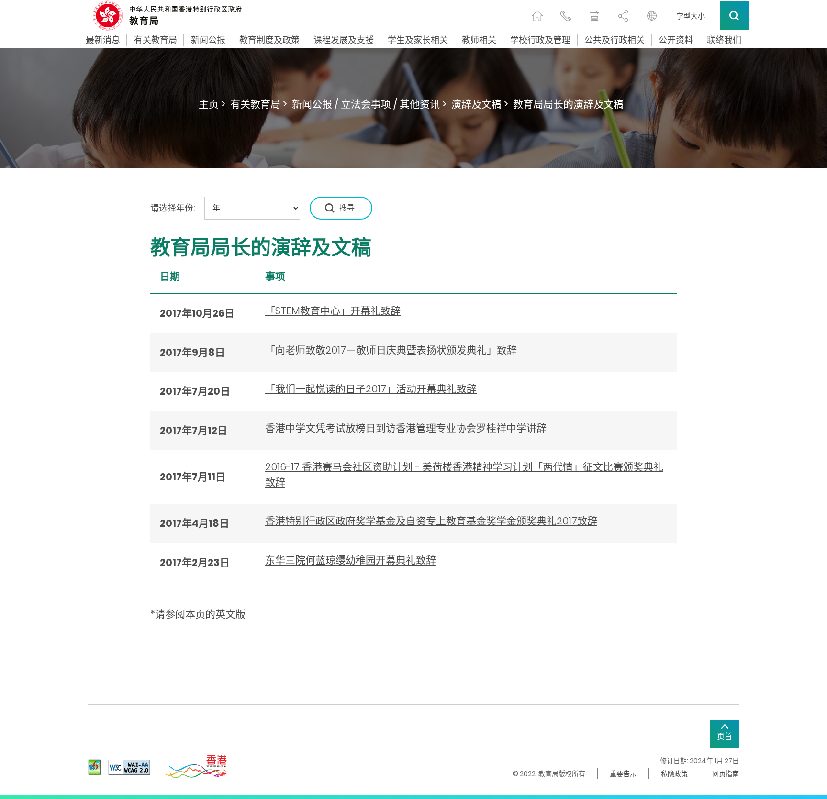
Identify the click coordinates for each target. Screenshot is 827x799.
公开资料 (676, 40)
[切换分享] (623, 16)
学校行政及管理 (540, 40)
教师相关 (479, 40)
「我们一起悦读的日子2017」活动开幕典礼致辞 (371, 389)
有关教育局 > (258, 104)
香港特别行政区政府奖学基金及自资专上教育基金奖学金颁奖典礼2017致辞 (431, 521)
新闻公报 (208, 40)
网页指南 (725, 773)
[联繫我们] (566, 16)
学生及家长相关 (418, 40)
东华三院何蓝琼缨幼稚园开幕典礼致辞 (350, 560)
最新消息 (103, 40)
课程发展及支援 (343, 40)
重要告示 (623, 773)
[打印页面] (594, 16)
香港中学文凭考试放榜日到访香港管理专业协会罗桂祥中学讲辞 (406, 428)
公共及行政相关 (614, 40)
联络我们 (724, 40)
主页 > (212, 104)
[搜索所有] (734, 15)
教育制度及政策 (269, 40)
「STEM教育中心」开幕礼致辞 (333, 311)
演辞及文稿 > (479, 104)
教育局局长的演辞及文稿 (568, 104)
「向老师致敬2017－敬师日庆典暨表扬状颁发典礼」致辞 (391, 350)
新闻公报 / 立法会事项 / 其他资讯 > (369, 104)
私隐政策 (674, 773)
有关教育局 (155, 40)
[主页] (537, 16)
